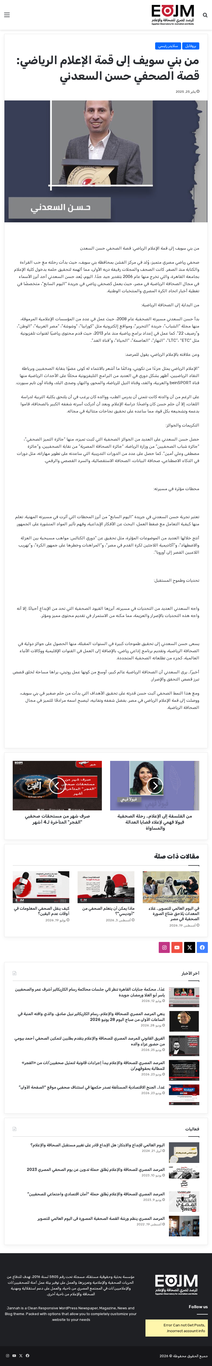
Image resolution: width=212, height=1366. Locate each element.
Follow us (198, 1306)
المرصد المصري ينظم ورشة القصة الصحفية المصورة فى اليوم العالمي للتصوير (101, 1218)
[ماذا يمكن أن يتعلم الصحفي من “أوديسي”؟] (106, 887)
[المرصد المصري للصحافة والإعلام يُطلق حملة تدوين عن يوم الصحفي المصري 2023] (184, 1177)
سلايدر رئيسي (168, 46)
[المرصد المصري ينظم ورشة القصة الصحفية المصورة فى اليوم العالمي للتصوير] (184, 1226)
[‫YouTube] (176, 947)
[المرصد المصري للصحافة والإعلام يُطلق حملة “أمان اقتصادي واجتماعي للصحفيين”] (184, 1201)
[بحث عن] (205, 17)
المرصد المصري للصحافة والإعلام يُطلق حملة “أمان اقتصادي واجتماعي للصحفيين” (96, 1194)
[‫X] (189, 947)
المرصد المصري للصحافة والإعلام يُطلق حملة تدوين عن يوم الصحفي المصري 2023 (96, 1169)
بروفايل (190, 46)
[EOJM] (173, 15)
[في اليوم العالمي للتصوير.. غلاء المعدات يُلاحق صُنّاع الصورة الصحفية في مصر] (171, 887)
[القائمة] (7, 17)
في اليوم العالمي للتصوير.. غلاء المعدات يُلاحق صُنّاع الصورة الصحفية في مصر (174, 913)
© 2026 (166, 1356)
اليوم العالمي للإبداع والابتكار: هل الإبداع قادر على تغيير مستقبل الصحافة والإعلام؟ (97, 1145)
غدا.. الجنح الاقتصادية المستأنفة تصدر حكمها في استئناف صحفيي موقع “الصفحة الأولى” (92, 1087)
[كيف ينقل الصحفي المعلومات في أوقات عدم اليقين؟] (41, 887)
